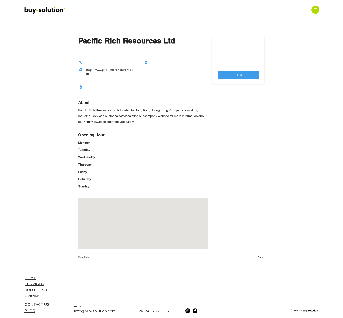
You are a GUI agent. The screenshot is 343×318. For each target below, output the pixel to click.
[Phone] (80, 62)
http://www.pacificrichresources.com (109, 122)
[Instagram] (187, 310)
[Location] (80, 87)
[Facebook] (195, 310)
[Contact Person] (146, 62)
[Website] (80, 70)
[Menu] (315, 10)
